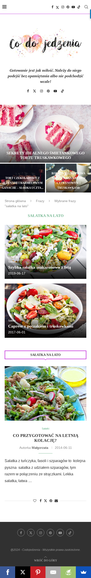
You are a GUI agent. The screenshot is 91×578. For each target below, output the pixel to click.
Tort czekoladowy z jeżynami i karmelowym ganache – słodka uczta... (22, 182)
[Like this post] (34, 501)
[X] (22, 572)
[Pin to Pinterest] (50, 501)
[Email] (53, 572)
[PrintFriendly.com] (68, 572)
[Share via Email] (56, 501)
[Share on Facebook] (41, 501)
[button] (6, 148)
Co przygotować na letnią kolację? (45, 438)
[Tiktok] (78, 7)
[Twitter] (57, 7)
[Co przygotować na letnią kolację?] (45, 393)
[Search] (86, 7)
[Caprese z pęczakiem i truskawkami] (45, 311)
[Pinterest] (67, 7)
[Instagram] (62, 7)
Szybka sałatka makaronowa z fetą (39, 267)
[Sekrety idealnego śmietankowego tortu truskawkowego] (45, 134)
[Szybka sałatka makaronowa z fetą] (45, 252)
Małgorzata (40, 448)
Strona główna (15, 201)
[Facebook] (52, 7)
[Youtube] (73, 7)
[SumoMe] (83, 572)
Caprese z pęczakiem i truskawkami (40, 326)
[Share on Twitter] (45, 501)
